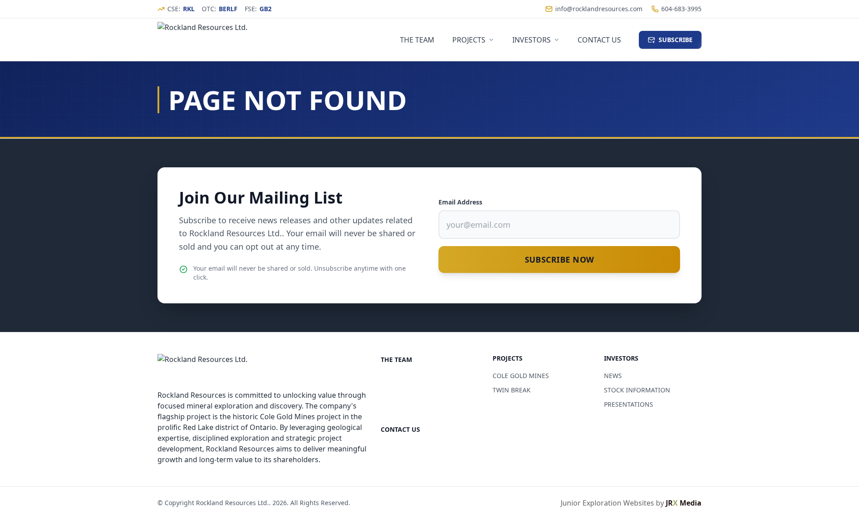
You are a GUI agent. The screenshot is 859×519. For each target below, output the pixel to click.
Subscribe (676, 39)
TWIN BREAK (512, 390)
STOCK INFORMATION (637, 390)
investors (531, 40)
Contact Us (599, 40)
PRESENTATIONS (628, 404)
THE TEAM (396, 359)
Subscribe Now (559, 259)
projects (468, 40)
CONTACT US (400, 429)
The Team (417, 40)
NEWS (613, 375)
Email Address (460, 202)
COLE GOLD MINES (521, 375)
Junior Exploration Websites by (631, 503)
